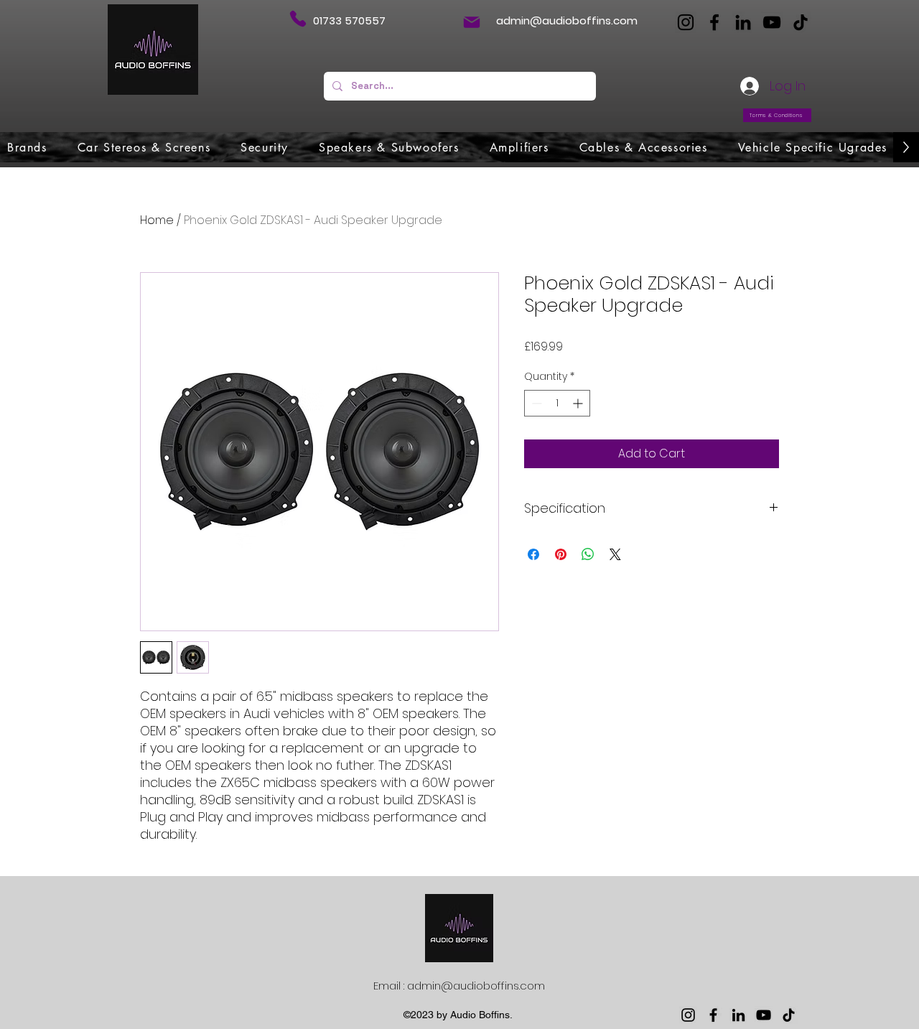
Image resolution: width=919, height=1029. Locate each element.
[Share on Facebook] (533, 554)
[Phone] (298, 18)
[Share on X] (615, 554)
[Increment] (579, 403)
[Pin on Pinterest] (560, 554)
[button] (27, 147)
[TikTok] (800, 22)
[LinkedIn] (743, 22)
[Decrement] (535, 403)
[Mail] (472, 22)
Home (157, 220)
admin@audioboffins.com (567, 20)
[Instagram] (685, 22)
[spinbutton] (557, 403)
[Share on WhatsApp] (588, 554)
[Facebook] (714, 22)
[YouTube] (772, 22)
